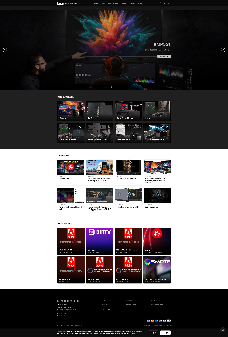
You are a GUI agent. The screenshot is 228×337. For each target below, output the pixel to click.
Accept (165, 333)
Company (123, 3)
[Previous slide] (4, 50)
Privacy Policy (147, 325)
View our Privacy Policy (128, 334)
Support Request (131, 304)
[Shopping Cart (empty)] (164, 3)
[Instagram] (58, 301)
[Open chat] (222, 329)
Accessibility (167, 325)
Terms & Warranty (157, 325)
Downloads (132, 3)
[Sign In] (169, 3)
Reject (153, 333)
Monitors (96, 3)
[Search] (160, 3)
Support (139, 3)
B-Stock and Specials (108, 310)
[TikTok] (74, 301)
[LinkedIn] (62, 301)
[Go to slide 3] (111, 87)
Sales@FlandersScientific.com (65, 307)
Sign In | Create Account (157, 304)
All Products (105, 304)
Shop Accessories (113, 3)
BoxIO (103, 3)
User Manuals (130, 307)
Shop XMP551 (164, 56)
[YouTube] (78, 301)
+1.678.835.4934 (62, 304)
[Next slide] (223, 50)
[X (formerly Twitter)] (71, 301)
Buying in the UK (61, 313)
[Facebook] (65, 301)
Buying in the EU (61, 315)
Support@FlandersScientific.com (66, 309)
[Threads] (68, 301)
